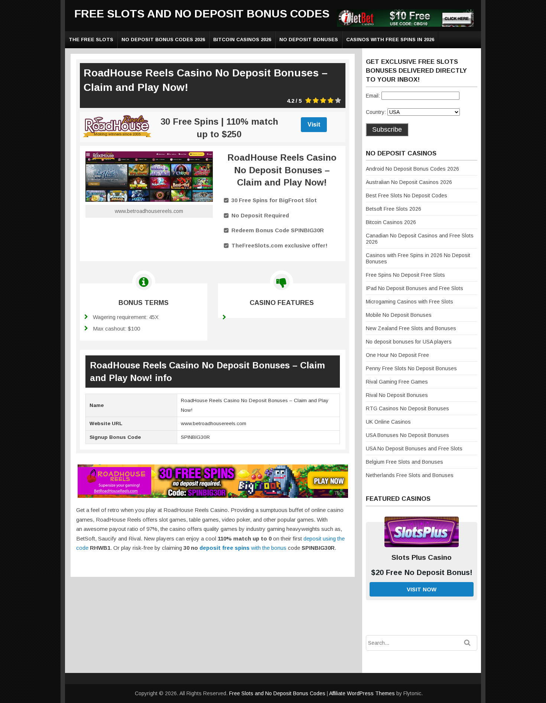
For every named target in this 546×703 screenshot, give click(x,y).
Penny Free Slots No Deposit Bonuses (411, 368)
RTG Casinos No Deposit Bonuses (407, 408)
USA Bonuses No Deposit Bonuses (407, 435)
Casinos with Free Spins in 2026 (390, 39)
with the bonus (268, 548)
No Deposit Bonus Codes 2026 (163, 39)
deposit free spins (224, 548)
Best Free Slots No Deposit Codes (406, 195)
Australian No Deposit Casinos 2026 (409, 182)
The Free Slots (91, 39)
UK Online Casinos (388, 422)
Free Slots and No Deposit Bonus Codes (201, 13)
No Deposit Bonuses (308, 39)
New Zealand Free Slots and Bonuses (411, 328)
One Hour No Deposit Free (397, 355)
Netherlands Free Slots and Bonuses (410, 475)
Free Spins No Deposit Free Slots (405, 275)
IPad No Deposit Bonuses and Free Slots (414, 288)
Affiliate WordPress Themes (362, 693)
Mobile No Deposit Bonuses (399, 315)
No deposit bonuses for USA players (409, 342)
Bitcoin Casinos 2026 (242, 39)
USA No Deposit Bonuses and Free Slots (414, 448)
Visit (314, 124)
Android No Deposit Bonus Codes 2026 (412, 169)
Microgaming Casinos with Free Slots (409, 302)
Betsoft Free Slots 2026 (393, 209)
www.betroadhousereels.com (149, 211)
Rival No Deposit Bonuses (397, 395)
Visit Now (421, 589)
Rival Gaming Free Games (397, 382)
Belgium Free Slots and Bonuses (404, 462)
